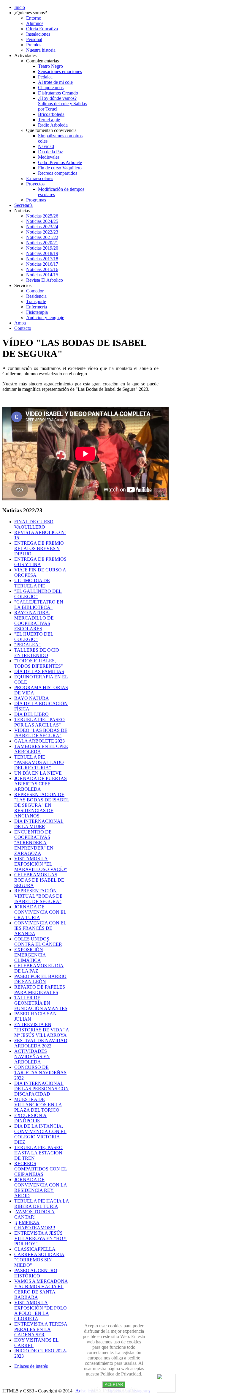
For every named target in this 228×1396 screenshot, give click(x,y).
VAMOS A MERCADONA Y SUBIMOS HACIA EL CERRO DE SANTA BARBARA (41, 1289)
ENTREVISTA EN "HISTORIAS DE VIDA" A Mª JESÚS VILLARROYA (41, 1030)
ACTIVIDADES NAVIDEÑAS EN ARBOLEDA (32, 1056)
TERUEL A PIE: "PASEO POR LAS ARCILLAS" (39, 722)
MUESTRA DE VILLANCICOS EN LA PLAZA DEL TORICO (38, 1105)
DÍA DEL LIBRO (31, 714)
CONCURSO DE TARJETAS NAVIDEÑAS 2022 (40, 1072)
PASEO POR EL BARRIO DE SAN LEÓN (40, 979)
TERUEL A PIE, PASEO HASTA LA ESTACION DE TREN (38, 1153)
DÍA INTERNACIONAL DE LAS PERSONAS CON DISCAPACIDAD (41, 1088)
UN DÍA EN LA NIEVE (38, 773)
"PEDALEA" (27, 644)
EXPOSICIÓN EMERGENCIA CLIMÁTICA (30, 955)
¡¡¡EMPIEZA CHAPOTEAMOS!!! (34, 1225)
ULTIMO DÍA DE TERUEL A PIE (32, 583)
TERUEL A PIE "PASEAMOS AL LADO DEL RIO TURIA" (39, 762)
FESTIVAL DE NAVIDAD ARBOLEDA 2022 (40, 1043)
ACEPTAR (114, 1384)
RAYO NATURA (31, 698)
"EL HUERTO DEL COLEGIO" (33, 636)
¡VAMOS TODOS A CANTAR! (34, 1214)
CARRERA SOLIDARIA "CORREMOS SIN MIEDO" (39, 1260)
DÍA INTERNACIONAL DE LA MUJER (39, 824)
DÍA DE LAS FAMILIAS (39, 671)
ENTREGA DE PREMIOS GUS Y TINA (40, 562)
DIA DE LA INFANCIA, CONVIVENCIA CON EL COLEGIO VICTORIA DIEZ (40, 1134)
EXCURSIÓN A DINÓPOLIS (30, 1118)
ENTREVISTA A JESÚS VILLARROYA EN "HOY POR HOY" (40, 1238)
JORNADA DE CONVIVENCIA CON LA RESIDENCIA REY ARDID (40, 1187)
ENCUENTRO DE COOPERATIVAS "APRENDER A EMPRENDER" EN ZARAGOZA (33, 842)
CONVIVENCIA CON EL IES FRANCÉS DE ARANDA (40, 928)
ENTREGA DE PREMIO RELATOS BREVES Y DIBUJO (39, 548)
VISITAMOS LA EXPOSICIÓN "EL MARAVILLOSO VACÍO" (40, 864)
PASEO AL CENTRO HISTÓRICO (35, 1273)
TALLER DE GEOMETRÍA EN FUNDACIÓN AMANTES (40, 1003)
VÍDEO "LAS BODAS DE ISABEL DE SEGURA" (40, 733)
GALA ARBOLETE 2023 (39, 740)
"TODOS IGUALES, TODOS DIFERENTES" (38, 663)
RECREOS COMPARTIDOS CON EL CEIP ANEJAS (40, 1169)
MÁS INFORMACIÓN (114, 1390)
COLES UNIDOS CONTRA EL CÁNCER (38, 941)
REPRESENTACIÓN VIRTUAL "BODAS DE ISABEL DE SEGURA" (38, 896)
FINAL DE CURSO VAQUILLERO (33, 524)
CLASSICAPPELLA (35, 1249)
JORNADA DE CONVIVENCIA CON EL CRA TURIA (40, 912)
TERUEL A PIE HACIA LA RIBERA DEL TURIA (41, 1203)
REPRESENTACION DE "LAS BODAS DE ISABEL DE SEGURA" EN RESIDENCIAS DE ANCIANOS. (41, 805)
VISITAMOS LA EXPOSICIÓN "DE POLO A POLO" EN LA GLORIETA (40, 1310)
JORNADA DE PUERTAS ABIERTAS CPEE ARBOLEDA (40, 784)
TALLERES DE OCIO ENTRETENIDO (36, 652)
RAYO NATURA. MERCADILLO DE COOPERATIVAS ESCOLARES (34, 620)
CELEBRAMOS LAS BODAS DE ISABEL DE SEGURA (39, 880)
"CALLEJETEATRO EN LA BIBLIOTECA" (38, 604)
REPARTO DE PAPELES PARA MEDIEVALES (39, 989)
